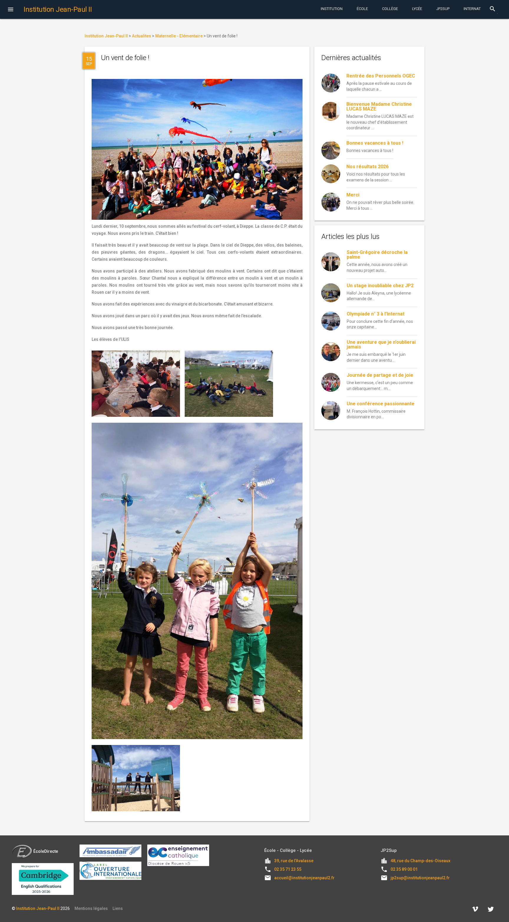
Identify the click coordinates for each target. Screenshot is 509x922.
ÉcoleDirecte (45, 851)
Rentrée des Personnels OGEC (380, 76)
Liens (118, 908)
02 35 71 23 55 (287, 869)
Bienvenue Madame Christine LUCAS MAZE (379, 106)
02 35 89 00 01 (404, 869)
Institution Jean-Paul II (38, 908)
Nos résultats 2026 (367, 166)
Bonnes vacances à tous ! (374, 143)
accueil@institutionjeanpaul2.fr (304, 877)
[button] (11, 10)
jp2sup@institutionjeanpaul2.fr (420, 877)
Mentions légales (91, 908)
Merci (352, 195)
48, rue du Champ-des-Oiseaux (420, 860)
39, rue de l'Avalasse (293, 860)
